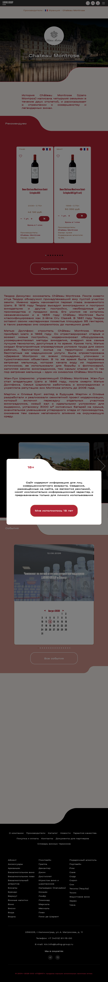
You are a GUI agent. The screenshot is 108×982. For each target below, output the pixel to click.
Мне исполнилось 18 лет (54, 510)
